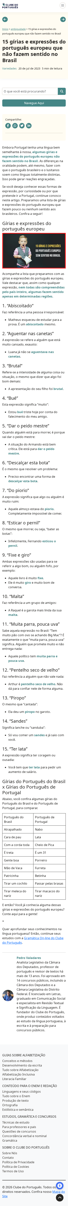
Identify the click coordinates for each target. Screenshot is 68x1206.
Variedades (9, 68)
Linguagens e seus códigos (21, 1091)
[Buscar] (62, 91)
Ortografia (10, 1105)
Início (5, 29)
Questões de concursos (19, 1131)
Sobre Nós (9, 1153)
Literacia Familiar (14, 1079)
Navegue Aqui (34, 103)
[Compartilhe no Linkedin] (29, 125)
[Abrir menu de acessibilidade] (59, 1185)
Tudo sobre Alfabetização (20, 1070)
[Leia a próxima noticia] (63, 19)
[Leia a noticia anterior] (5, 19)
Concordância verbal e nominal (24, 1136)
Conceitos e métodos (17, 1061)
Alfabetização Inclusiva (18, 1074)
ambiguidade (18, 29)
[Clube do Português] (10, 5)
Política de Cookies (15, 1167)
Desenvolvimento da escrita (22, 1065)
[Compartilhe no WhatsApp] (15, 125)
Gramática (9, 1140)
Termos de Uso (13, 1171)
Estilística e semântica (17, 1110)
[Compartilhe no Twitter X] (22, 125)
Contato (8, 1158)
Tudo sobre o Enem (16, 1096)
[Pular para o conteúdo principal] (59, 1197)
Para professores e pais (19, 1127)
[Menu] (63, 5)
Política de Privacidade (18, 1162)
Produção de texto (15, 1100)
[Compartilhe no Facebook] (8, 125)
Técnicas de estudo (15, 1122)
